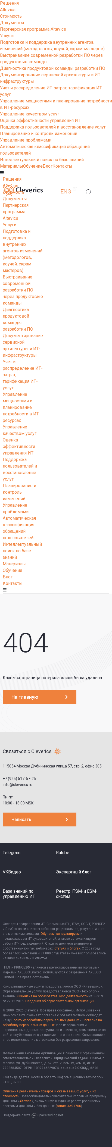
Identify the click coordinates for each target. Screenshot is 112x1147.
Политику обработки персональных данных (45, 1020)
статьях (60, 948)
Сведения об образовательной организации (59, 1001)
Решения (9, 3)
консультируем (68, 934)
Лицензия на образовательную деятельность (52, 996)
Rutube (62, 852)
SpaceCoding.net (50, 1115)
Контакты (62, 166)
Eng (66, 191)
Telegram (11, 852)
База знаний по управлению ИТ (19, 894)
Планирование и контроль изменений (38, 133)
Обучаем (48, 934)
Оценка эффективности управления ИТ (40, 120)
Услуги (7, 35)
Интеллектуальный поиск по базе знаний (42, 159)
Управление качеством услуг (29, 114)
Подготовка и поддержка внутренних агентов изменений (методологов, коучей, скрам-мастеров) (22, 251)
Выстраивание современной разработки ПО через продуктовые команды (23, 290)
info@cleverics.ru (17, 784)
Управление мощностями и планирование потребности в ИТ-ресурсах (22, 407)
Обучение (33, 166)
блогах (75, 948)
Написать (21, 819)
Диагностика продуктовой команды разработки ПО (52, 68)
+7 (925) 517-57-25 (19, 778)
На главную (24, 697)
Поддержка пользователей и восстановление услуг (53, 127)
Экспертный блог (73, 872)
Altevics (7, 9)
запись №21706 (69, 1106)
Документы (12, 22)
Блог (47, 166)
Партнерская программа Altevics (33, 29)
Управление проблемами (25, 140)
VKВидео (12, 872)
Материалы (11, 166)
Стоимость (11, 16)
